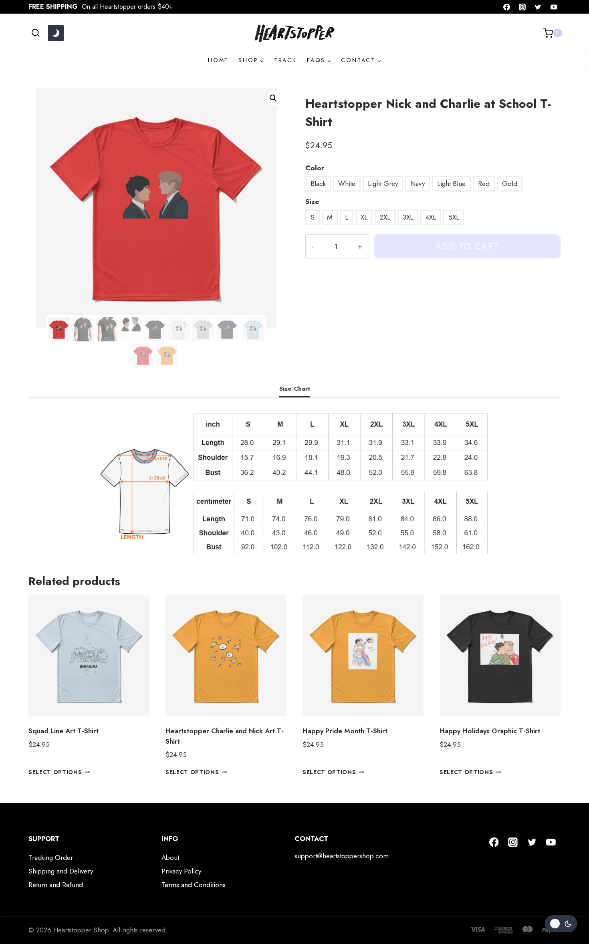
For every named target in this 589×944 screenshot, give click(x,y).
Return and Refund (55, 885)
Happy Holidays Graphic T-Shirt (490, 731)
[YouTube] (554, 7)
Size (312, 201)
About (170, 857)
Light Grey (383, 183)
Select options (55, 772)
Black (318, 183)
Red (484, 183)
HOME (218, 60)
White (346, 183)
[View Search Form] (35, 33)
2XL (385, 217)
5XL (453, 217)
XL (364, 217)
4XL (431, 217)
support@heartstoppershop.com (341, 856)
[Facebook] (507, 7)
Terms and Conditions (193, 885)
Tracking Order (50, 857)
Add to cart (467, 246)
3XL (408, 217)
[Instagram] (522, 7)
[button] (273, 98)
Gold (509, 183)
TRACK (285, 60)
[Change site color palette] (55, 33)
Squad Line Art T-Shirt (63, 731)
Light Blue (451, 183)
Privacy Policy (181, 871)
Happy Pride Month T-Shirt (345, 731)
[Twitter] (538, 7)
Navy (417, 183)
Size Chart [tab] (294, 388)
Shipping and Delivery (60, 871)
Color (314, 168)
